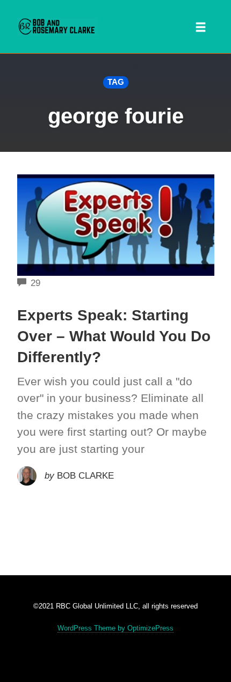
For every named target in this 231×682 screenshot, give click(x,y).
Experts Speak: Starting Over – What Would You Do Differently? (114, 336)
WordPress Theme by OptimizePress (115, 628)
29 (35, 283)
